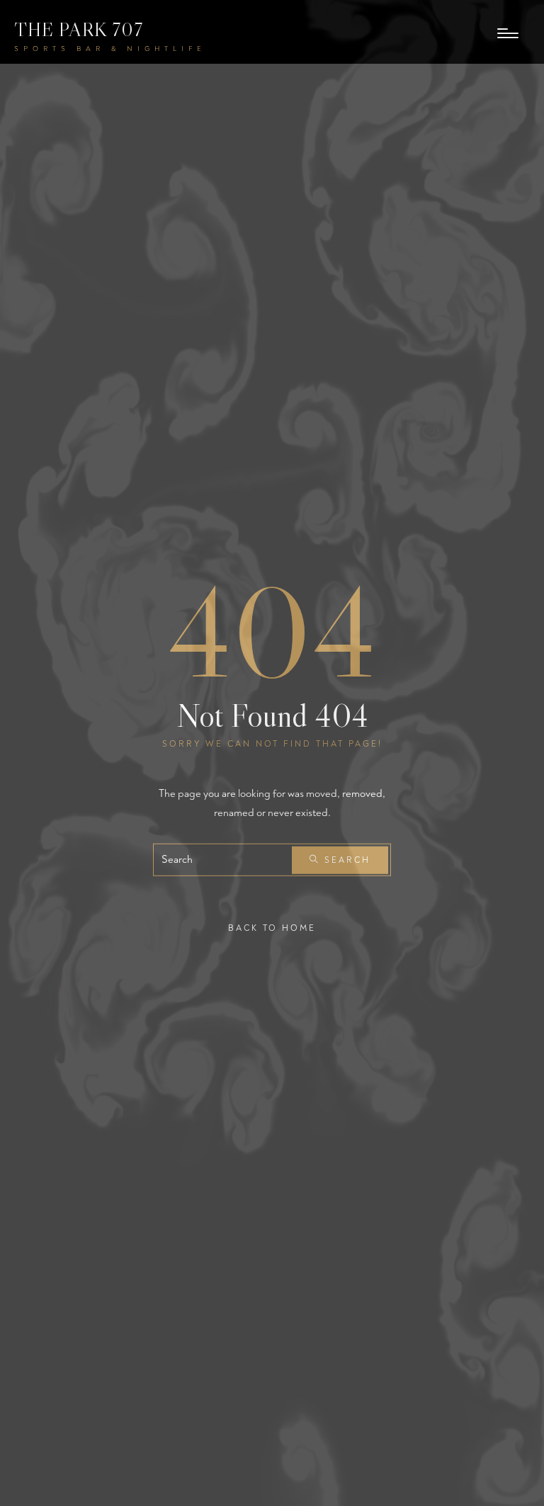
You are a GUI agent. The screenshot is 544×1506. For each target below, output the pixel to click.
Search (345, 860)
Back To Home (272, 928)
